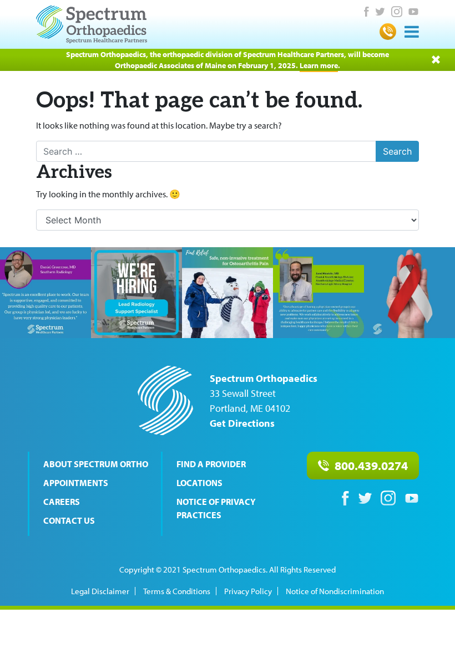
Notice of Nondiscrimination (335, 591)
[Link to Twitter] (380, 11)
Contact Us (69, 520)
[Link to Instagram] (396, 11)
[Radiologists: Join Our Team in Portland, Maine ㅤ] (45, 292)
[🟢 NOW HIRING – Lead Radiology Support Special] (136, 292)
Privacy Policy (248, 591)
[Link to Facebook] (366, 11)
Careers (61, 501)
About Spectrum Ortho (95, 463)
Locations (199, 482)
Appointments (75, 482)
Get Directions (242, 423)
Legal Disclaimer (100, 591)
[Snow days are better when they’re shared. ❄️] (227, 292)
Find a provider (211, 463)
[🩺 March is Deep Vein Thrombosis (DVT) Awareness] (409, 292)
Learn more (319, 65)
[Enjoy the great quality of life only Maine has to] (318, 292)
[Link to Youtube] (413, 11)
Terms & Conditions (176, 591)
